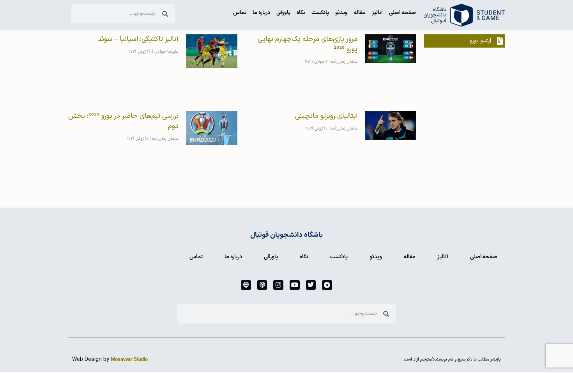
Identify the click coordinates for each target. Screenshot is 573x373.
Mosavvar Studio (129, 359)
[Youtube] (295, 285)
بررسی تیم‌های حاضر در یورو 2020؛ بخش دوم (123, 121)
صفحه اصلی (402, 13)
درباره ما (261, 13)
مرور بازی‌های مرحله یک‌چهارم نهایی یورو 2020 (307, 44)
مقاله (360, 13)
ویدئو (341, 13)
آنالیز (377, 13)
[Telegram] (327, 285)
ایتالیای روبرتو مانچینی (326, 116)
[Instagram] (278, 285)
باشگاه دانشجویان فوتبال (286, 235)
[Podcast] (262, 285)
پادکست (320, 13)
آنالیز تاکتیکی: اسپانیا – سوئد (138, 39)
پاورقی (283, 13)
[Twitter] (311, 285)
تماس (239, 13)
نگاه (301, 13)
